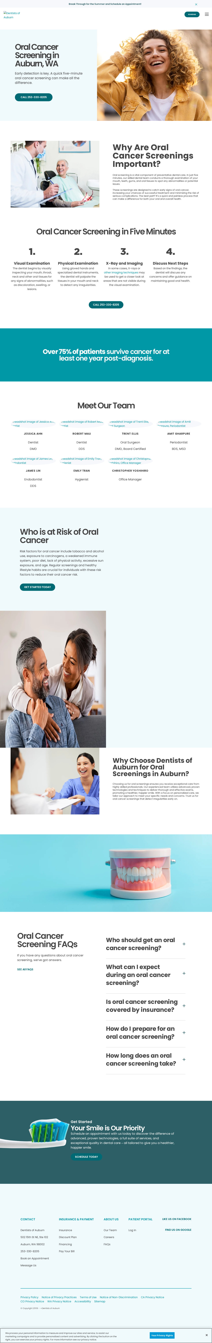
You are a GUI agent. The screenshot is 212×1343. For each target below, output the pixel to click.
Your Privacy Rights (162, 1335)
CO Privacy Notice (32, 1301)
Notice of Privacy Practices (59, 1297)
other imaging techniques (121, 272)
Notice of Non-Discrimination (119, 1297)
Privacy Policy (29, 1297)
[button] (207, 14)
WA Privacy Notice (59, 1301)
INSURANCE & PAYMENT (76, 1219)
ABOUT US (111, 1219)
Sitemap (99, 1301)
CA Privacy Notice (152, 1297)
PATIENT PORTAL (140, 1219)
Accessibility (83, 1301)
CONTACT (28, 1219)
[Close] (206, 1335)
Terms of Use (88, 1297)
